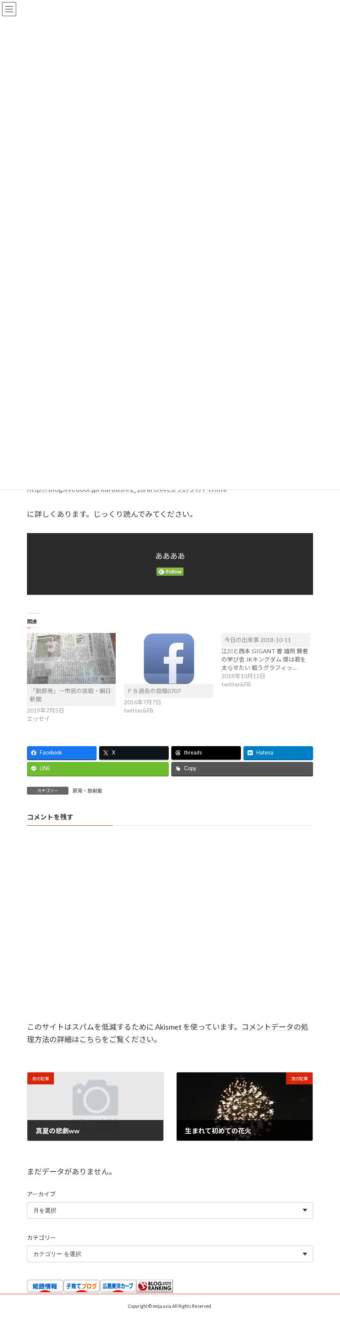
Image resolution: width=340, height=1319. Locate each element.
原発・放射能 (87, 791)
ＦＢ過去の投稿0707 (154, 690)
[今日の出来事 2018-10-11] (269, 661)
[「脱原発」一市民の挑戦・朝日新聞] (71, 658)
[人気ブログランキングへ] (154, 1290)
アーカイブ (41, 1193)
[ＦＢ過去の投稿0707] (168, 658)
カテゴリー (41, 1237)
